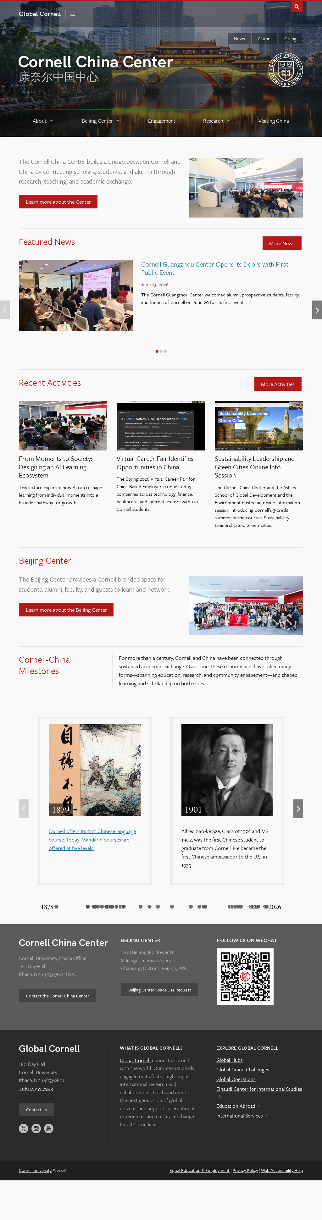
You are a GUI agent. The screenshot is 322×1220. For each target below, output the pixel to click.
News (239, 38)
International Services (239, 1115)
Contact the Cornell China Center (57, 995)
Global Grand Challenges (242, 1069)
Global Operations (236, 1079)
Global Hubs (229, 1060)
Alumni (264, 38)
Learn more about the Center (58, 202)
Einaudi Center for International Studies (259, 1089)
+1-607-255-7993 (36, 1088)
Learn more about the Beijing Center (66, 610)
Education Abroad (235, 1106)
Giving (290, 38)
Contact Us (36, 1109)
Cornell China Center (63, 943)
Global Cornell (42, 14)
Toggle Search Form (297, 6)
